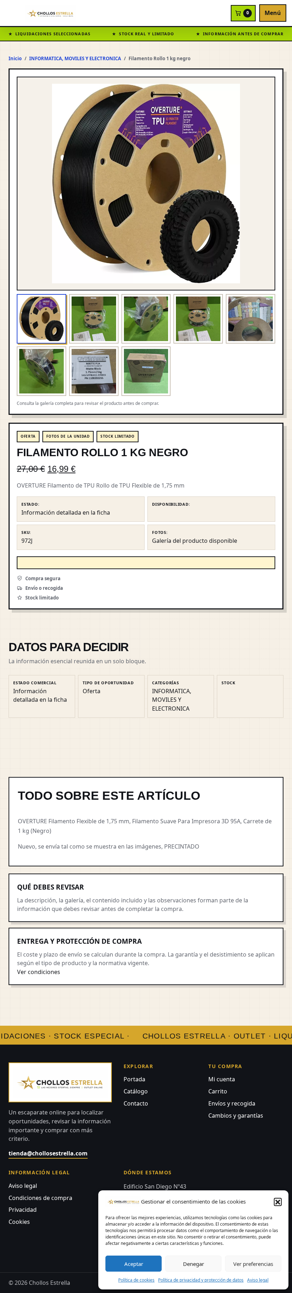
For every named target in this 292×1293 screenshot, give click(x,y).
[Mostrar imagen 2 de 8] (94, 319)
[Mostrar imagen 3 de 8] (146, 319)
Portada (134, 1079)
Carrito (217, 1091)
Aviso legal (257, 1280)
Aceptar (133, 1263)
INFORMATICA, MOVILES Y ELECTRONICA (75, 58)
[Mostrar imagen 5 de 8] (250, 319)
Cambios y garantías (235, 1115)
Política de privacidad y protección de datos (201, 1280)
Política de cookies (136, 1280)
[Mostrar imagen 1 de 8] (41, 319)
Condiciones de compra (40, 1198)
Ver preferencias (253, 1263)
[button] (277, 1201)
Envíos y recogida (231, 1103)
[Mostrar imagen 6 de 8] (41, 371)
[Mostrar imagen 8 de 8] (146, 371)
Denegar (193, 1263)
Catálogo (136, 1091)
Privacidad (23, 1210)
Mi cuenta (221, 1079)
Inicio (15, 58)
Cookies (19, 1222)
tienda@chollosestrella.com (48, 1153)
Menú (273, 13)
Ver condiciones (38, 972)
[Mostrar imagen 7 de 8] (94, 371)
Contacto (136, 1103)
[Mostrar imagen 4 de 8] (198, 319)
